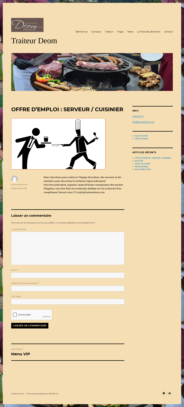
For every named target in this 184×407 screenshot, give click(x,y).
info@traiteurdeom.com (143, 122)
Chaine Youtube (141, 139)
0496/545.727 (138, 116)
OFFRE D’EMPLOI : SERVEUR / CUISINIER (153, 158)
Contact (168, 31)
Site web (16, 296)
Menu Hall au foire (143, 169)
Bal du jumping (141, 166)
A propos (96, 31)
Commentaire (18, 229)
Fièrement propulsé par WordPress (42, 394)
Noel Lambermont (19, 184)
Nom (14, 270)
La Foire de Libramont (148, 31)
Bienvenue (82, 31)
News (130, 31)
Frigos (120, 31)
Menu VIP (139, 161)
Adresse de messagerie (25, 283)
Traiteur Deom (34, 40)
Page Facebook (141, 136)
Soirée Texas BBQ (142, 164)
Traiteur (109, 31)
